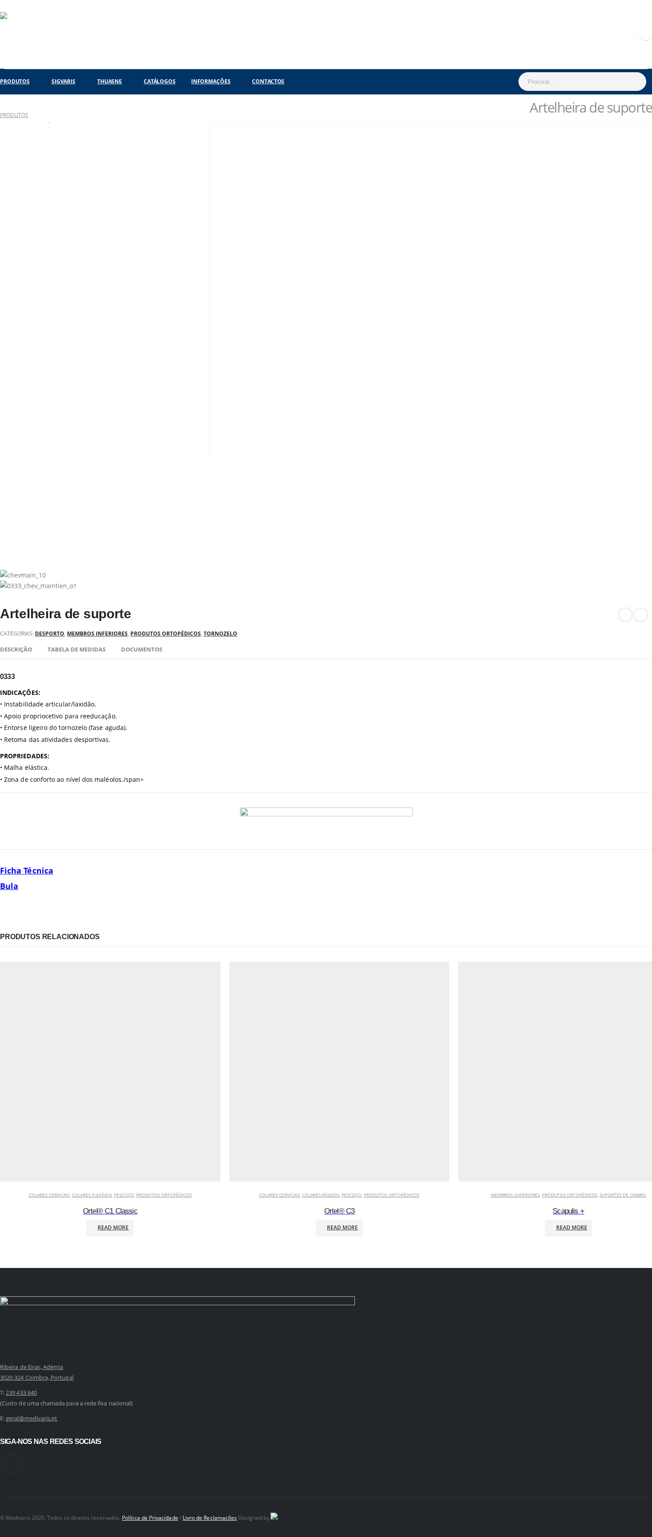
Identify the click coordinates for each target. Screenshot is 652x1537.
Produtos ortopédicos (165, 633)
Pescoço (124, 1195)
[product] (110, 1073)
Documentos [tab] (141, 649)
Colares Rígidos (320, 1195)
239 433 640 (21, 1393)
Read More (113, 1227)
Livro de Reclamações (210, 1517)
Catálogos (160, 81)
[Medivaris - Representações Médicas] (22, 34)
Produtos (15, 81)
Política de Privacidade (150, 1517)
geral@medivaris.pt (31, 1418)
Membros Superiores (515, 1195)
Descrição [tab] (16, 649)
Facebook (10, 1464)
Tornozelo (220, 633)
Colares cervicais (49, 1195)
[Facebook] (646, 34)
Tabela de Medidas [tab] (76, 649)
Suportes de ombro (623, 1195)
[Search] (635, 81)
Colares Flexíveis (92, 1195)
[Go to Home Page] (3, 104)
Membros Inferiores (97, 633)
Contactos (268, 81)
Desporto (49, 633)
